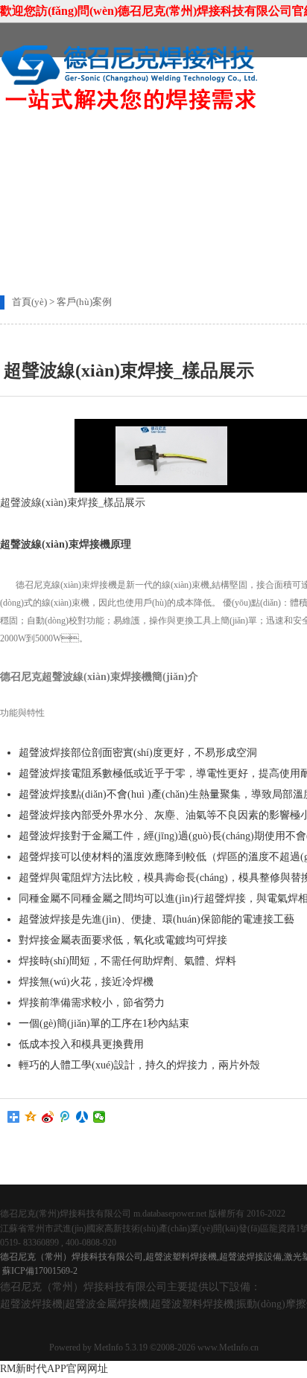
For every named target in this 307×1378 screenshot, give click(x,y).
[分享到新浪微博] (48, 1117)
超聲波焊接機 (31, 1304)
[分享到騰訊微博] (65, 1117)
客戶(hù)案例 (84, 301)
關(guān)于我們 (170, 141)
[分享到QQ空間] (31, 1117)
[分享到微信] (99, 1117)
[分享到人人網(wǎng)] (82, 1117)
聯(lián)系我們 (62, 172)
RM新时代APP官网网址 (54, 1368)
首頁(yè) (52, 141)
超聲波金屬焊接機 (106, 1304)
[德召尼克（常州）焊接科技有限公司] (130, 109)
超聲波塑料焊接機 (192, 1304)
